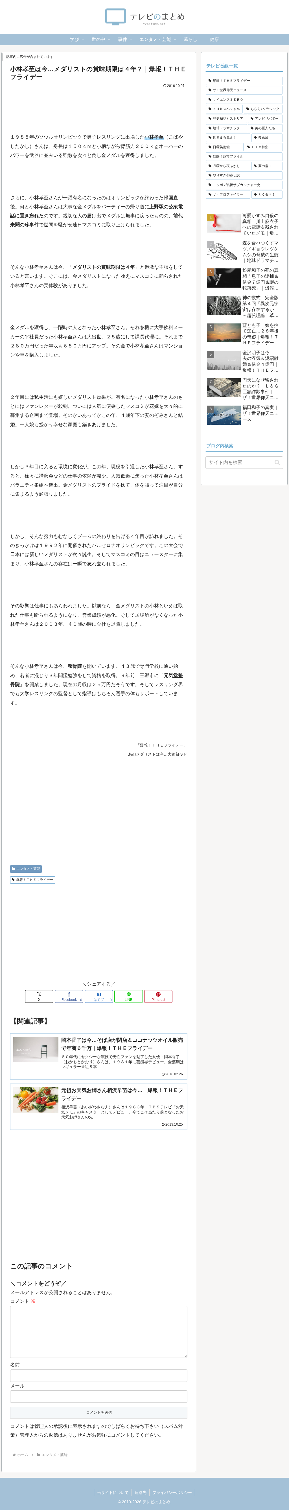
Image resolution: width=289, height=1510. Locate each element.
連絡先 (140, 1492)
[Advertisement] (98, 107)
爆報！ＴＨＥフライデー (34, 880)
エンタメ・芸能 (28, 869)
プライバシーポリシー (172, 1492)
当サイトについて (113, 1492)
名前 (15, 1364)
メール (17, 1386)
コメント (23, 1301)
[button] (277, 462)
